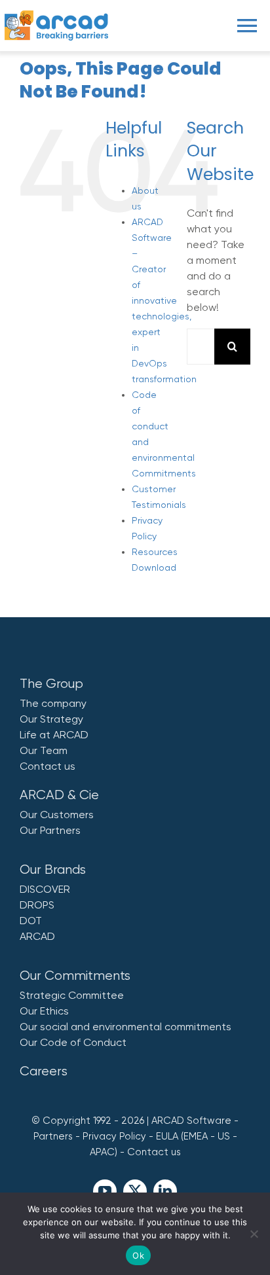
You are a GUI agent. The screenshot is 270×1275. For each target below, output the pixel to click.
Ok (138, 1255)
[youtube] (105, 1191)
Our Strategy (51, 719)
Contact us (47, 766)
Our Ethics (44, 1011)
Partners (53, 1136)
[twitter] (135, 1191)
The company (53, 703)
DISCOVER (45, 889)
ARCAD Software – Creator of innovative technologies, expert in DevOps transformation (164, 300)
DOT (31, 920)
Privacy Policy (114, 1136)
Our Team (44, 750)
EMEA (195, 1136)
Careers (44, 1071)
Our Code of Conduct (73, 1042)
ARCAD (37, 936)
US (224, 1136)
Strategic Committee (72, 995)
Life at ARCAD (54, 734)
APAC (102, 1152)
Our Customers (57, 814)
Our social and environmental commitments (125, 1026)
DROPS (37, 905)
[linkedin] (165, 1191)
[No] (253, 1233)
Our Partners (50, 830)
